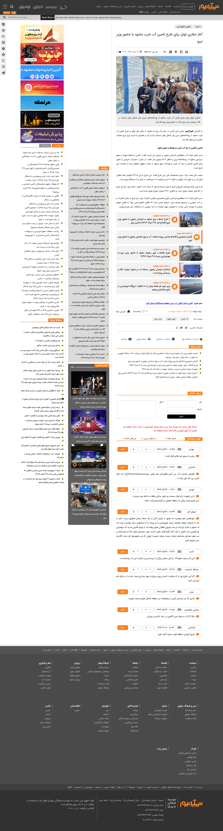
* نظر (161, 402)
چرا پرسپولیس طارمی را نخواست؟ (47, 340)
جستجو (78, 787)
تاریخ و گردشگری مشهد (157, 714)
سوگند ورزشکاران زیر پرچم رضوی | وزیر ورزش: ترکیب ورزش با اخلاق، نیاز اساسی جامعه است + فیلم (87, 306)
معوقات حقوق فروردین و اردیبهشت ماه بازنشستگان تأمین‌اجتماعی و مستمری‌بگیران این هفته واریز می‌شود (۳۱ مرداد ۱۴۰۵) (87, 208)
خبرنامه (124, 339)
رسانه (107, 679)
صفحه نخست (196, 650)
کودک (57, 650)
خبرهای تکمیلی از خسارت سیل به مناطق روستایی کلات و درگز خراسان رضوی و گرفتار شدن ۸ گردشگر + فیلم (87, 329)
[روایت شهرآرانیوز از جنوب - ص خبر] (42, 53)
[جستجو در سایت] (12, 6)
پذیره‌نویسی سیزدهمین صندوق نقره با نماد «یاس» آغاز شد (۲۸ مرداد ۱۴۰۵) (42, 296)
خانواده (135, 684)
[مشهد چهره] (38, 8)
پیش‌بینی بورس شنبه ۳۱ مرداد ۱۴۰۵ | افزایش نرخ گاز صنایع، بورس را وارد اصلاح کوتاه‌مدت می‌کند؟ (87, 270)
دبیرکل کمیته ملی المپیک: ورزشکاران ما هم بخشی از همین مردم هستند (87, 287)
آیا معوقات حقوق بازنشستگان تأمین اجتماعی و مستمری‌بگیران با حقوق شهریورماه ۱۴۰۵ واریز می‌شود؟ (40, 188)
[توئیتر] (181, 328)
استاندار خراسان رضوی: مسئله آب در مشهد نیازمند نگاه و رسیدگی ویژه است (144, 271)
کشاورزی (163, 675)
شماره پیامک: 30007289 (153, 819)
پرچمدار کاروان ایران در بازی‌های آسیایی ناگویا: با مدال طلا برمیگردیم (87, 347)
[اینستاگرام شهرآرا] (3, 66)
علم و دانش (46, 688)
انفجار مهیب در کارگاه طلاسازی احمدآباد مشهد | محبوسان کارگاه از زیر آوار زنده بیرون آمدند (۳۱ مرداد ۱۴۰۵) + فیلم (87, 260)
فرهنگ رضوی (190, 714)
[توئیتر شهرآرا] (3, 60)
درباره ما (199, 787)
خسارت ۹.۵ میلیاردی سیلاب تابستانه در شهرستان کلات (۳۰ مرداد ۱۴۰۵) (90, 356)
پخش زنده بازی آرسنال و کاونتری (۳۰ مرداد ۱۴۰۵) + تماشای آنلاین (89, 295)
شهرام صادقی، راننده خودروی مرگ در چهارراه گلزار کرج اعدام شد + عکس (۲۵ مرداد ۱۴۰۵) (41, 284)
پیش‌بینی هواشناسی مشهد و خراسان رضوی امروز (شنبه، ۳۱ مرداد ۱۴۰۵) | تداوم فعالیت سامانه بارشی (87, 317)
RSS (70, 787)
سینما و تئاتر (104, 667)
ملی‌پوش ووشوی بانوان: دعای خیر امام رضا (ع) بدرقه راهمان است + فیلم (87, 279)
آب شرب (184, 319)
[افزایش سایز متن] (174, 52)
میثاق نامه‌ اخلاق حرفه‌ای (171, 787)
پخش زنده (46, 650)
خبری (48, 710)
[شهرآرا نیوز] (209, 6)
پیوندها (132, 787)
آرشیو (140, 787)
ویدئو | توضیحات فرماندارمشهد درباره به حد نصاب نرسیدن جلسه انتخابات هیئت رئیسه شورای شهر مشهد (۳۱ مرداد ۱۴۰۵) (99, 17)
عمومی (77, 710)
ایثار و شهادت (190, 718)
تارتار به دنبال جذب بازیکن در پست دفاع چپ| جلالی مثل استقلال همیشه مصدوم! (40, 225)
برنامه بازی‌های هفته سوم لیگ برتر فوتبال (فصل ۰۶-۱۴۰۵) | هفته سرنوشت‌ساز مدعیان (87, 198)
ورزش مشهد (74, 679)
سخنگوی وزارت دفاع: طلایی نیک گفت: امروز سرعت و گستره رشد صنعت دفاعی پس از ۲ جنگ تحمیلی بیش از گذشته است (42, 354)
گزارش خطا (120, 311)
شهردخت (105, 726)
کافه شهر (134, 726)
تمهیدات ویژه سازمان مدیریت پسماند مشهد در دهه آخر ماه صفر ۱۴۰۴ (170, 369)
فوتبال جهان (75, 671)
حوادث (135, 667)
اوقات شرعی (109, 787)
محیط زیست (133, 671)
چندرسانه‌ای (174, 12)
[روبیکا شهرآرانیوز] (3, 36)
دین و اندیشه (190, 710)
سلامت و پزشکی (131, 688)
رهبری (193, 667)
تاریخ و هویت (103, 730)
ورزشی (48, 718)
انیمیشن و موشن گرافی (128, 718)
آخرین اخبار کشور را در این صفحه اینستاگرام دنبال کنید (169, 303)
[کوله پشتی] (24, 7)
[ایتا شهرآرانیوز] (3, 42)
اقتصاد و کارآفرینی (101, 722)
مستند (48, 714)
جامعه (160, 6)
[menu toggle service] (5, 7)
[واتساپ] (177, 328)
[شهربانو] (63, 8)
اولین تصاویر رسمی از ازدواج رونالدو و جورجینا (40, 290)
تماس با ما (188, 787)
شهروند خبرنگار (161, 718)
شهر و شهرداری (184, 26)
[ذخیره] (180, 52)
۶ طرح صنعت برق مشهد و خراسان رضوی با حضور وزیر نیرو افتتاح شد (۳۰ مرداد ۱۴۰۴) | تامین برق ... (144, 221)
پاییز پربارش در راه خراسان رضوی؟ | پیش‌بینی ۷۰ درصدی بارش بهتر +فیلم (40, 269)
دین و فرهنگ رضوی (113, 6)
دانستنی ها (191, 769)
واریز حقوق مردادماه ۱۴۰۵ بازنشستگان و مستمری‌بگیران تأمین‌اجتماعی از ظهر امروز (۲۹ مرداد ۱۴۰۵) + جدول (40, 168)
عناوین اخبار (188, 6)
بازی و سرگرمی (44, 684)
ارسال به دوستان (163, 339)
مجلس (193, 675)
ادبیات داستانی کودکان (187, 753)
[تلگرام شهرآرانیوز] (3, 72)
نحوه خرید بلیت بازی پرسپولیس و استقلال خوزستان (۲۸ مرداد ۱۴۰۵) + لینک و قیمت (42, 178)
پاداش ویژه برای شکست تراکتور (48, 345)
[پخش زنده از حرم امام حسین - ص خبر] (42, 33)
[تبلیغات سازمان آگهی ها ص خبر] (42, 136)
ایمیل (199, 409)
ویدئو (135, 710)
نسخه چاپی (141, 339)
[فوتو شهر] (51, 8)
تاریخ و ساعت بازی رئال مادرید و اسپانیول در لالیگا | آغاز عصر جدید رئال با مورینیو (89, 339)
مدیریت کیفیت (152, 787)
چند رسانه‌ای (191, 765)
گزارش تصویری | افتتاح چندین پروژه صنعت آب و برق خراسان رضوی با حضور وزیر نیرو (155, 238)
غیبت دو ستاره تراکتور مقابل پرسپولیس (46, 327)
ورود (13, 12)
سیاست (176, 6)
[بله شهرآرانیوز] (3, 24)
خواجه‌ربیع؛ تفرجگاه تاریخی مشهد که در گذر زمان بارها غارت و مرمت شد (41, 245)
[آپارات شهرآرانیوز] (3, 30)
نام (200, 402)
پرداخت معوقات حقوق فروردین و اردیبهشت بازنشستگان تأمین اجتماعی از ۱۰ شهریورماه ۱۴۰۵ (41, 235)
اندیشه (106, 714)
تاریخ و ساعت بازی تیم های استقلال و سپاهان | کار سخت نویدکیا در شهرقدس (87, 181)
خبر (107, 710)
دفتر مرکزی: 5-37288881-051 (150, 805)
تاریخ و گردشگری (131, 675)
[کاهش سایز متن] (163, 52)
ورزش (140, 6)
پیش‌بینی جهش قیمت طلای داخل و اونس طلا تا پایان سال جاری (87, 242)
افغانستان (163, 12)
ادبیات (106, 675)
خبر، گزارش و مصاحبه (187, 773)
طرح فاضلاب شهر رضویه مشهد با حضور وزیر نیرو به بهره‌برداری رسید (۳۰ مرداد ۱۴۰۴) (144, 254)
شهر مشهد (171, 319)
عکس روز (47, 726)
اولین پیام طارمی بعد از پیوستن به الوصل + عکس (42, 415)
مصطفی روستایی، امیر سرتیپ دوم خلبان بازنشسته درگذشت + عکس (42, 276)
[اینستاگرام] (42, 87)
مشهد (98, 6)
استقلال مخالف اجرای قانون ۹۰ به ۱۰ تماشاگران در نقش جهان (87, 190)
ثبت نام (6, 12)
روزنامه (146, 12)
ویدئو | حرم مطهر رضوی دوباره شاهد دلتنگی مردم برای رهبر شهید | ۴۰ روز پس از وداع (90, 439)
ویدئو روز (134, 714)
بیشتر (71, 366)
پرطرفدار (45, 145)
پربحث (58, 145)
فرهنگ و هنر (45, 722)
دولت (194, 679)
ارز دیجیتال (46, 671)
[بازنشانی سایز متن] (169, 52)
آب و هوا (121, 787)
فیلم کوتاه (134, 730)
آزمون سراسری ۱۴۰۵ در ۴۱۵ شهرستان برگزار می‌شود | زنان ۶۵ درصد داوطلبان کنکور (41, 312)
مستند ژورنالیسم (131, 722)
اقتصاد (168, 6)
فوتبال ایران (75, 667)
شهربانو (84, 650)
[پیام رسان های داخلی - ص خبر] (42, 72)
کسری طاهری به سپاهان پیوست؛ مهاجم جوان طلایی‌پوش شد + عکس (40, 304)
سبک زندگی (104, 718)
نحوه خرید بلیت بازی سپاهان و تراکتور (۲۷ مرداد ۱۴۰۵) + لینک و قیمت (41, 261)
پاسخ (123, 449)
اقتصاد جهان (162, 688)
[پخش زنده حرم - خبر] (42, 119)
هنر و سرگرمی (190, 761)
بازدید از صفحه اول (190, 339)
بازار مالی (163, 679)
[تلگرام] (186, 328)
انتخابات (192, 671)
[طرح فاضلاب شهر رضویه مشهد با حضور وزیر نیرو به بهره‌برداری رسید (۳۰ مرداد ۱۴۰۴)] (191, 253)
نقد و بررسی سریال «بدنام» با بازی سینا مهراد (88, 174)
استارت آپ (46, 679)
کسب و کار (163, 684)
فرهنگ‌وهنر (150, 6)
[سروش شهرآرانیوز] (3, 54)
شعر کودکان (191, 757)
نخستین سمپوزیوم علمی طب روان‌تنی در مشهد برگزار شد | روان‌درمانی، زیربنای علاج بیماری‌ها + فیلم (89, 514)
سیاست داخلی (190, 684)
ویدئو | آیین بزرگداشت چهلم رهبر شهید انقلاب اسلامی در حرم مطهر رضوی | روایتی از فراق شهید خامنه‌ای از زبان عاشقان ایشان (89, 402)
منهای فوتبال (75, 675)
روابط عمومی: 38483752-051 (150, 815)
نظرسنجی (88, 787)
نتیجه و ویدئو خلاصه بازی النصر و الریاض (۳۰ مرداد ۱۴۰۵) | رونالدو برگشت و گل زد (88, 250)
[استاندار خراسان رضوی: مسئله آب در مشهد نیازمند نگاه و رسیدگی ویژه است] (191, 270)
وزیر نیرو (158, 319)
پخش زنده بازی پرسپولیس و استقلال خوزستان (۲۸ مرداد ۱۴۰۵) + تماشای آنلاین (42, 205)
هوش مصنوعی (45, 675)
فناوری (48, 667)
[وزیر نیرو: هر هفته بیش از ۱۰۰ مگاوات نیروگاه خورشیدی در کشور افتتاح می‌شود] (191, 286)
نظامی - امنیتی (190, 688)
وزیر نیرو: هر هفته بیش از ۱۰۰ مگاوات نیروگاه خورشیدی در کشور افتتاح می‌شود (144, 288)
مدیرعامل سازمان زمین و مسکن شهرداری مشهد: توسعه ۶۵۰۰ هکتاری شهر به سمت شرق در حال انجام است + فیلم (40, 215)
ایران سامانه (73, 808)
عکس (153, 12)
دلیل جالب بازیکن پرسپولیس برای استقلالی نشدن (41, 253)
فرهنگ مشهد (103, 688)
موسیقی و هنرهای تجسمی (98, 671)
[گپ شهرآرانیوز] (3, 48)
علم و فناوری (129, 6)
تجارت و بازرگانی (160, 671)
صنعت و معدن (161, 667)
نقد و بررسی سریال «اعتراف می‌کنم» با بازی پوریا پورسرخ (87, 233)
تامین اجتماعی (132, 679)
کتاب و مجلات (103, 684)
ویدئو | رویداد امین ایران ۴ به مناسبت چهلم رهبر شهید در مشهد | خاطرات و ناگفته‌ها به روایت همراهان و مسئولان (90, 475)
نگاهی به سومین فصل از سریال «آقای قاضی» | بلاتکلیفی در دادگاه (40, 198)
